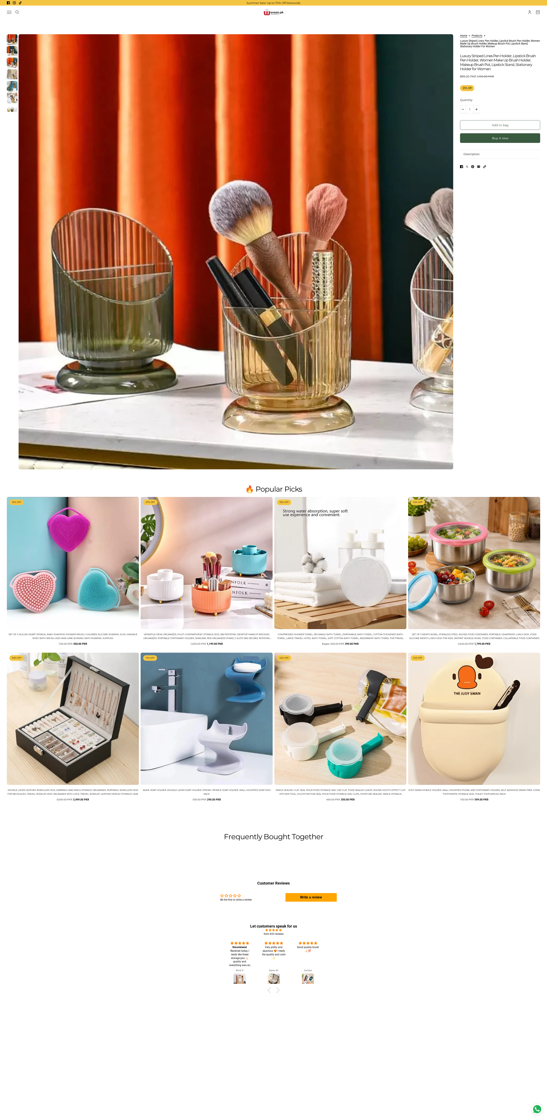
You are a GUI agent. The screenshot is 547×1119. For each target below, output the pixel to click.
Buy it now (500, 138)
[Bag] (537, 12)
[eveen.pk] (273, 12)
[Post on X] (467, 167)
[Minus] (463, 109)
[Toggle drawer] (9, 12)
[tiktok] (20, 2)
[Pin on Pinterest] (472, 166)
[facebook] (8, 2)
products (477, 35)
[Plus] (476, 109)
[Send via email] (478, 166)
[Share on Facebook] (461, 166)
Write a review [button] (311, 897)
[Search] (17, 12)
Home (463, 35)
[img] (273, 930)
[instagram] (14, 2)
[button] (484, 166)
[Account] (529, 12)
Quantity (466, 100)
